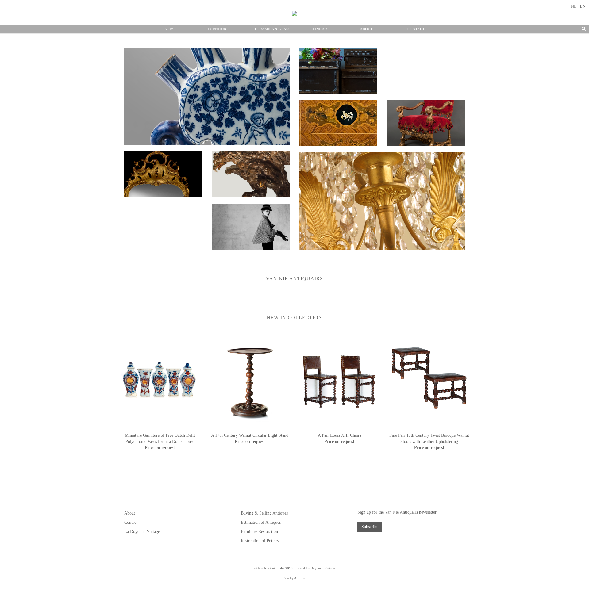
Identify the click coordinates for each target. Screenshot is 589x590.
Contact (416, 29)
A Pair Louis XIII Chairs (339, 435)
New (169, 29)
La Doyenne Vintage (142, 531)
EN (583, 6)
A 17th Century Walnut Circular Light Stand (249, 435)
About (366, 29)
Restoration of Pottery (260, 540)
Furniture (218, 29)
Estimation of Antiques (261, 522)
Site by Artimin (294, 578)
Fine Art (321, 29)
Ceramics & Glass (273, 29)
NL (573, 6)
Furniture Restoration (259, 531)
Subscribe (369, 526)
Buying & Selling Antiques (264, 513)
